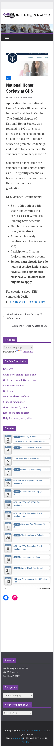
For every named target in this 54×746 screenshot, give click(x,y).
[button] (5, 588)
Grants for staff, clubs (15, 407)
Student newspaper (14, 401)
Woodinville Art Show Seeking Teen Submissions (26, 316)
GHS (8, 78)
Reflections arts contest (16, 412)
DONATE (8, 369)
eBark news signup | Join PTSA (19, 374)
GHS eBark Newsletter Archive (19, 380)
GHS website (10, 391)
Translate (27, 351)
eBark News (27, 97)
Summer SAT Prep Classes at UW (29, 325)
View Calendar (42, 588)
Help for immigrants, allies (17, 418)
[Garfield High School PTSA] (27, 26)
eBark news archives (14, 385)
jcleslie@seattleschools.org (27, 301)
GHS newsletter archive (16, 396)
